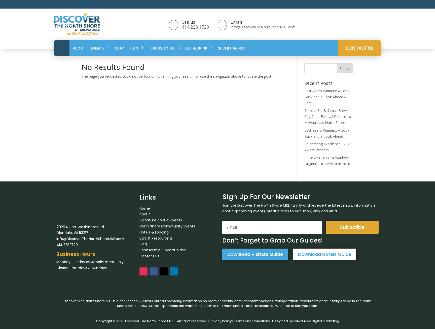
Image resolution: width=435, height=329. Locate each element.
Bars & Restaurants (156, 238)
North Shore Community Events (167, 226)
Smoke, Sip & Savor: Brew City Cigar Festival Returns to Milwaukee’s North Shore (327, 116)
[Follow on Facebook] (154, 271)
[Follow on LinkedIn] (174, 271)
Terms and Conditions (252, 321)
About (79, 48)
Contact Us (360, 48)
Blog (143, 244)
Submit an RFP (231, 48)
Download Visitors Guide (255, 254)
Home (144, 208)
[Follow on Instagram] (143, 271)
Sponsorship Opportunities (162, 250)
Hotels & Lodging (154, 232)
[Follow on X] (164, 271)
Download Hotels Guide (324, 254)
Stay (119, 48)
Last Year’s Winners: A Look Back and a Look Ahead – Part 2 (326, 96)
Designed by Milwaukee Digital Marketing (305, 321)
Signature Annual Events (160, 220)
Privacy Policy (220, 321)
